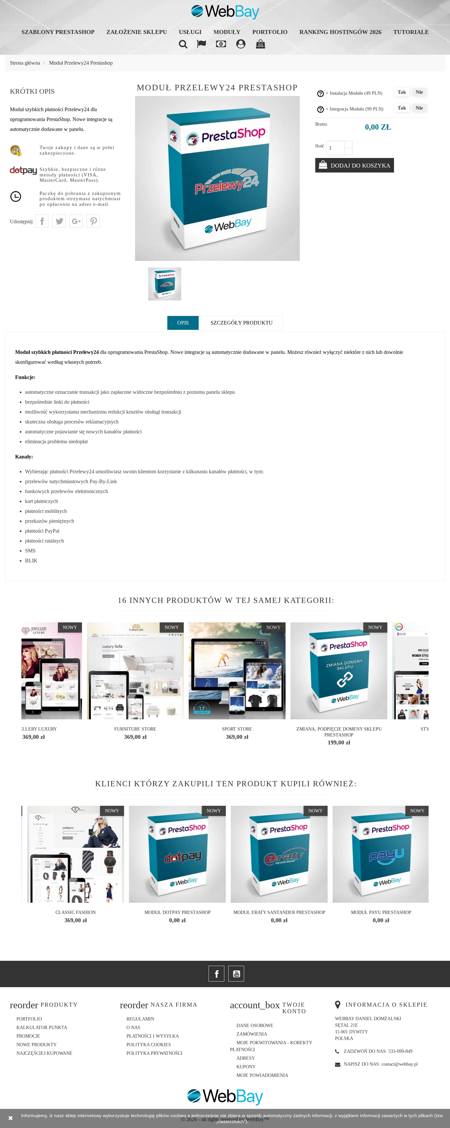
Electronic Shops (278, 729)
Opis (183, 323)
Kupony (246, 1066)
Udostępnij (42, 221)
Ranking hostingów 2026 (340, 32)
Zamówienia (252, 1034)
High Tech (380, 729)
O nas (133, 1027)
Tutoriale (411, 32)
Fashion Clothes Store (177, 729)
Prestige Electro (75, 912)
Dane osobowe (255, 1025)
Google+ (76, 221)
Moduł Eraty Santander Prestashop (380, 912)
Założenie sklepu (136, 32)
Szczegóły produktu (242, 323)
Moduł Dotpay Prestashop (278, 912)
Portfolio (270, 32)
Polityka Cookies (149, 1044)
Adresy (246, 1058)
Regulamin (140, 1019)
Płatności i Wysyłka (153, 1036)
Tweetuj (59, 221)
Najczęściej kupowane (44, 1053)
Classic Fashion (176, 912)
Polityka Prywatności (155, 1053)
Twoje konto (294, 1008)
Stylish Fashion (75, 729)
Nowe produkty (36, 1044)
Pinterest (93, 221)
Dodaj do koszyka (359, 165)
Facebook (216, 973)
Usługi (190, 32)
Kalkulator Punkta (41, 1027)
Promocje (28, 1036)
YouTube (236, 973)
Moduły (226, 32)
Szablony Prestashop (58, 32)
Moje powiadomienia (262, 1075)
